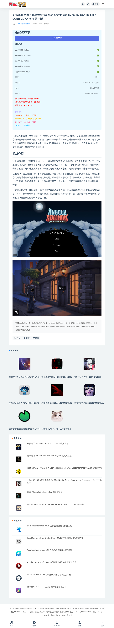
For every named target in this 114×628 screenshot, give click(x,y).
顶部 (102, 625)
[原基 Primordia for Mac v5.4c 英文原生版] (19, 495)
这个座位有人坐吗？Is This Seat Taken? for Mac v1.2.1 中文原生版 (55, 505)
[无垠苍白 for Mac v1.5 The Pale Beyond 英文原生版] (19, 459)
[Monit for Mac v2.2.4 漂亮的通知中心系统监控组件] (19, 578)
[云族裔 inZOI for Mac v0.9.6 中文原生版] (56, 416)
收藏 (18, 338)
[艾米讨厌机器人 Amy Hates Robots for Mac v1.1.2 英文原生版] (24, 390)
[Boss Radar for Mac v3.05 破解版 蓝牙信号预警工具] (19, 529)
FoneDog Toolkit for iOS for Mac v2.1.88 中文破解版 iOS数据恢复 (55, 538)
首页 (11, 625)
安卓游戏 (57, 625)
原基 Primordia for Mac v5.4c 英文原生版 (45, 492)
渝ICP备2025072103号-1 (60, 615)
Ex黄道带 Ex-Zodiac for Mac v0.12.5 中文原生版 (48, 444)
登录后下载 (57, 38)
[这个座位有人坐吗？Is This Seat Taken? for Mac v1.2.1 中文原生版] (19, 508)
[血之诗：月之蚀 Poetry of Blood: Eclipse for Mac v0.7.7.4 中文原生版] (89, 364)
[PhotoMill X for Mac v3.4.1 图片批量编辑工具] (19, 590)
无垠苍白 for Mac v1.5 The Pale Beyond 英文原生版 (49, 456)
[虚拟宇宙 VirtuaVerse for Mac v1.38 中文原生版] (89, 390)
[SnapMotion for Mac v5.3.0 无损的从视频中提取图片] (19, 553)
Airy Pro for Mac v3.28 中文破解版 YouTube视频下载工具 (51, 562)
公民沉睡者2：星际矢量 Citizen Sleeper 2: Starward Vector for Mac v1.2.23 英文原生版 (64, 468)
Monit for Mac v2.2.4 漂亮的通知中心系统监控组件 (49, 575)
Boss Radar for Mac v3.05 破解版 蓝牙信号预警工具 (49, 526)
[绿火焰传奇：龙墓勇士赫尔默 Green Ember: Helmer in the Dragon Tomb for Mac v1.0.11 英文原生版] (24, 364)
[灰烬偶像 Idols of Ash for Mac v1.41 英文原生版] (56, 390)
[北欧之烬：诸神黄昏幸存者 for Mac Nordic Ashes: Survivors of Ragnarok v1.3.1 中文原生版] (19, 483)
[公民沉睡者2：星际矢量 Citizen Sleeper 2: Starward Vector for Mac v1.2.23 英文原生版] (19, 471)
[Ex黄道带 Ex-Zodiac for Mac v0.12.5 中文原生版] (19, 447)
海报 (27, 338)
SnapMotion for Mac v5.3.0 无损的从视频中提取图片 (50, 550)
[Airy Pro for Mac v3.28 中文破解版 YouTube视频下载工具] (19, 566)
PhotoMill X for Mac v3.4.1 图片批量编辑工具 (46, 587)
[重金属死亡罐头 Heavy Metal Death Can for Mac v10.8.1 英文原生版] (56, 364)
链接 (37, 338)
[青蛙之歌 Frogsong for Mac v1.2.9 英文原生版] (24, 416)
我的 (79, 625)
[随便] (14, 23)
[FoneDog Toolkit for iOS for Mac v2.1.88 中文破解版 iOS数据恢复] (19, 541)
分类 (34, 625)
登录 (97, 4)
